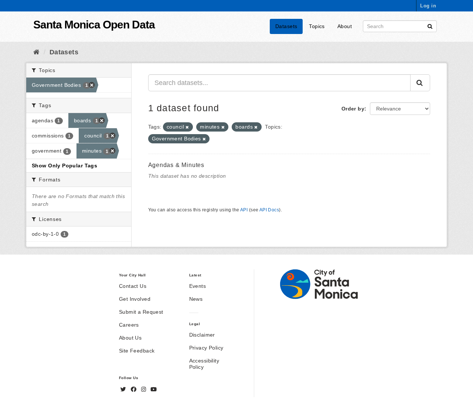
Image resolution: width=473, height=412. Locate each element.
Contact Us (132, 286)
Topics (317, 26)
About (344, 26)
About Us (130, 338)
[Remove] (187, 127)
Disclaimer (202, 335)
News (196, 299)
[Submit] (430, 26)
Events (197, 286)
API (244, 209)
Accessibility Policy (204, 364)
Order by (352, 109)
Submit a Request (141, 312)
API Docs (269, 209)
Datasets (286, 26)
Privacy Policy (206, 348)
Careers (129, 325)
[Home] (36, 52)
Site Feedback (136, 351)
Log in (428, 5)
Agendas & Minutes (176, 165)
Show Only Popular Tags (64, 165)
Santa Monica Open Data (94, 24)
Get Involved (134, 299)
